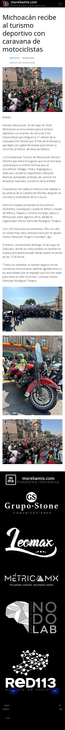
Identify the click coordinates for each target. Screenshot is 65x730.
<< (13, 691)
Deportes (15, 58)
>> (55, 691)
